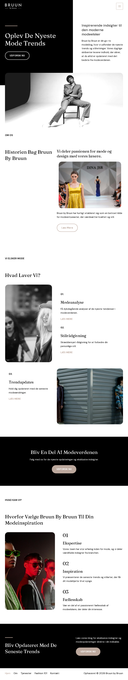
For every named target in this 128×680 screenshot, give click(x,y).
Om (15, 673)
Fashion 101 (41, 673)
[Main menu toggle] (119, 6)
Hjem (7, 673)
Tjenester (26, 673)
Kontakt (54, 673)
